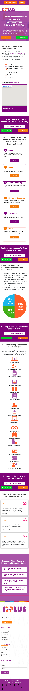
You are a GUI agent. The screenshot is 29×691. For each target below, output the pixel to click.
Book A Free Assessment (10, 2)
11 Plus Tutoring (5, 631)
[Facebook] (2, 685)
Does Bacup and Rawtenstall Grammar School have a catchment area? (14, 589)
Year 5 (12, 33)
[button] (14, 569)
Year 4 (6, 33)
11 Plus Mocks (4, 651)
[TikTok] (2, 689)
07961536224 (6, 616)
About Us (3, 647)
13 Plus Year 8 (4, 639)
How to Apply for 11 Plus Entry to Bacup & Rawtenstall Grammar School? (13, 581)
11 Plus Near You (5, 649)
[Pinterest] (10, 685)
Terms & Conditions (5, 655)
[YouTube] (22, 687)
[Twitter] (18, 685)
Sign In (22, 2)
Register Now (7, 622)
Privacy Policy (4, 654)
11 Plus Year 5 (4, 636)
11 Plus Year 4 (4, 634)
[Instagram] (6, 685)
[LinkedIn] (14, 685)
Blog (2, 652)
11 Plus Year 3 (4, 632)
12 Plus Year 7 (4, 637)
